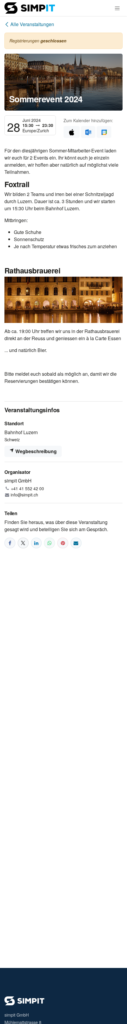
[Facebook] (9, 543)
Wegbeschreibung (35, 451)
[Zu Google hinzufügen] (104, 132)
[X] (23, 543)
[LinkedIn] (36, 543)
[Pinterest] (62, 543)
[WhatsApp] (49, 543)
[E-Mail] (76, 543)
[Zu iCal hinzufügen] (72, 132)
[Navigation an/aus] (117, 8)
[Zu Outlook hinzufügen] (88, 132)
